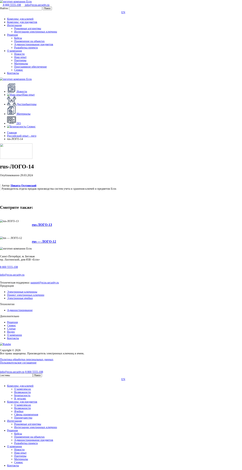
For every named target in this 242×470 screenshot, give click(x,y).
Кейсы (18, 37)
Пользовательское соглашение (18, 362)
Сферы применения (26, 414)
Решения (12, 34)
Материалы (21, 63)
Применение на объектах (29, 41)
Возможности (22, 392)
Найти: (4, 8)
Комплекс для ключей (20, 18)
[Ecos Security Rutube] (5, 344)
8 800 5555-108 (11, 4)
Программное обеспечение (30, 66)
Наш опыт (20, 57)
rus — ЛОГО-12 (44, 241)
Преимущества (23, 417)
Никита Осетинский (23, 185)
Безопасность (22, 395)
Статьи (11, 328)
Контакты (13, 73)
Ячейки (18, 411)
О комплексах (22, 388)
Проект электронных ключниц (25, 294)
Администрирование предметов (33, 44)
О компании (14, 50)
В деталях (20, 398)
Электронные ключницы (22, 291)
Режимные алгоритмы (27, 28)
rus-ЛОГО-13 (42, 224)
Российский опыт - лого (21, 135)
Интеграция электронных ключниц (35, 31)
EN (123, 12)
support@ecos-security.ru (44, 282)
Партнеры (20, 60)
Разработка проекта (26, 47)
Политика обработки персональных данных (26, 359)
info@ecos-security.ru (36, 4)
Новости (19, 53)
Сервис (18, 69)
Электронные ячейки (20, 298)
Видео (11, 331)
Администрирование (20, 310)
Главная (12, 132)
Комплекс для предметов (22, 22)
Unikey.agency (49, 368)
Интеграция (14, 25)
